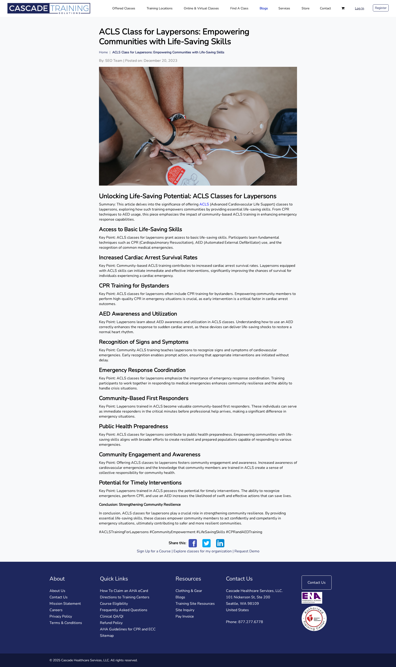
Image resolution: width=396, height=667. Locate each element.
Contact (325, 8)
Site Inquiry (185, 610)
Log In (359, 8)
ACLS (204, 204)
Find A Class (239, 8)
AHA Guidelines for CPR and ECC (128, 629)
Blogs (264, 8)
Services (284, 8)
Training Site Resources (195, 603)
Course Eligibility (114, 603)
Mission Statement (65, 603)
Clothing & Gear (189, 590)
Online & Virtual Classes (201, 8)
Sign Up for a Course (154, 551)
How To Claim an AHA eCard (124, 590)
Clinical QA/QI (111, 616)
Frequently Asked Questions (123, 610)
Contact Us (59, 597)
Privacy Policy (61, 616)
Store (305, 8)
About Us (57, 590)
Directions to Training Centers (124, 597)
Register (381, 8)
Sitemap (107, 635)
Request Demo (246, 551)
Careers (56, 610)
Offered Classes (123, 8)
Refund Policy (111, 622)
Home (103, 52)
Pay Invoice (185, 616)
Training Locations (160, 8)
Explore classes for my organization (202, 551)
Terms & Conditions (66, 622)
